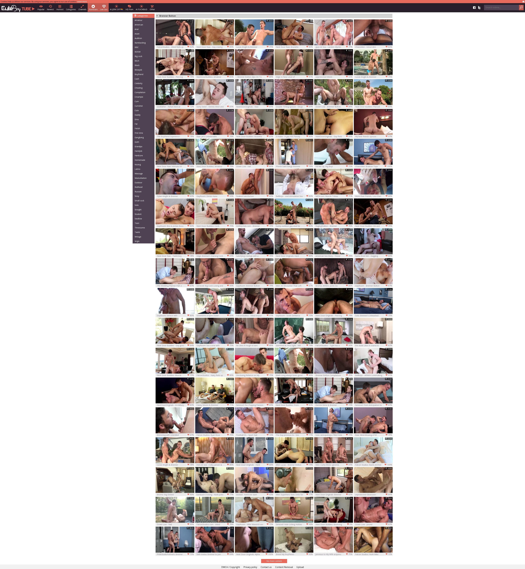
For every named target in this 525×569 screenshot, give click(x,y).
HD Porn (129, 9)
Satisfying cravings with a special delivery (254, 255)
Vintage (138, 236)
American (139, 24)
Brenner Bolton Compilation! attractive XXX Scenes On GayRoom (334, 375)
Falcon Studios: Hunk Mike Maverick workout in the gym (373, 554)
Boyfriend (139, 74)
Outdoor (138, 182)
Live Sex (103, 9)
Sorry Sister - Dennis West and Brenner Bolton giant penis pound (215, 106)
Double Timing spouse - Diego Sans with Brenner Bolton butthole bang (294, 106)
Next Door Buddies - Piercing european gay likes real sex (175, 76)
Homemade (140, 160)
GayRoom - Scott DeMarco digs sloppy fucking (294, 315)
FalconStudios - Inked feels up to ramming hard (175, 47)
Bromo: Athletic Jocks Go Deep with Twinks (334, 285)
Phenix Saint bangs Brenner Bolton (294, 166)
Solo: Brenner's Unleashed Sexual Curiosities (373, 315)
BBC (137, 47)
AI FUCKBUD (141, 9)
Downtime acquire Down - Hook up (215, 315)
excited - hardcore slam (254, 494)
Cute (137, 110)
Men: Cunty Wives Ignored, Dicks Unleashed (334, 464)
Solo (137, 205)
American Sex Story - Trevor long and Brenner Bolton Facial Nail (334, 255)
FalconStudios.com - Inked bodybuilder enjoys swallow (215, 524)
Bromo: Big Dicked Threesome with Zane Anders (175, 494)
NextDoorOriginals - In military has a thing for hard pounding (175, 405)
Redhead (138, 187)
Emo (137, 119)
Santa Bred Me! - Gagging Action (373, 255)
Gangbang (139, 137)
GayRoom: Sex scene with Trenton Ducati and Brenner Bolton (215, 345)
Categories (71, 9)
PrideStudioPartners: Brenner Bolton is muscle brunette (175, 554)
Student (138, 214)
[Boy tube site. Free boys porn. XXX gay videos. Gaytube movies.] (18, 7)
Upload (300, 567)
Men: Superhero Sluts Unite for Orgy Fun (294, 494)
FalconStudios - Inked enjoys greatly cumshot (254, 315)
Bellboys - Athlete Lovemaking (373, 375)
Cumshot (139, 106)
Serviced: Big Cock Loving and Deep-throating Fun (215, 285)
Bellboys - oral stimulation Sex (294, 196)
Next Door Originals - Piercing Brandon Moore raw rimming (334, 315)
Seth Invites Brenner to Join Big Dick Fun (215, 554)
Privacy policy (250, 567)
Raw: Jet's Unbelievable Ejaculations (215, 136)
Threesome (140, 227)
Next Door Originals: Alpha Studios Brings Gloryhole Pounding (254, 554)
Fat (136, 124)
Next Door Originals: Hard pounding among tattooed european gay (294, 255)
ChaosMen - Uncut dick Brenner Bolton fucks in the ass (373, 47)
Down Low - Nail (175, 524)
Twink (137, 232)
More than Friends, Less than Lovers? (373, 196)
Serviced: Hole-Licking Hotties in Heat (294, 524)
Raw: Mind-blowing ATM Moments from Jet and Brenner (373, 435)
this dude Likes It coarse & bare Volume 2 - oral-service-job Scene (373, 345)
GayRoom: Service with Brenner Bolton (175, 315)
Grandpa (138, 146)
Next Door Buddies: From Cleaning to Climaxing (294, 405)
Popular (40, 9)
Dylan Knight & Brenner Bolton (175, 196)
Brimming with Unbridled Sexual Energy (175, 435)
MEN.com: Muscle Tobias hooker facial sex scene (334, 196)
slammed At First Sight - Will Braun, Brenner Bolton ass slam (294, 345)
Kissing (138, 164)
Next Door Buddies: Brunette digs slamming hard (254, 136)
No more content (274, 561)
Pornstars (93, 9)
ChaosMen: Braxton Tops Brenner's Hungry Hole (373, 166)
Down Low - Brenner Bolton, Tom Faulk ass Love (334, 106)
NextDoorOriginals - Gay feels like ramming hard (334, 136)
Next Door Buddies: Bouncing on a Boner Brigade (334, 524)
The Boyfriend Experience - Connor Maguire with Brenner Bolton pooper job (175, 136)
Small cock (139, 200)
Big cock (138, 56)
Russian (138, 191)
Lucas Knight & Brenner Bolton (254, 47)
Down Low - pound (373, 524)
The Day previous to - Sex (294, 435)
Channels (82, 9)
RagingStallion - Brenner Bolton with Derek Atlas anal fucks (334, 226)
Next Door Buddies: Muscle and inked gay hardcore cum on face (175, 375)
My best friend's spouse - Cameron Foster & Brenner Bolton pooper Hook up (373, 136)
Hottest (60, 9)
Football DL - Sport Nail (254, 435)
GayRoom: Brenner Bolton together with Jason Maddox (254, 285)
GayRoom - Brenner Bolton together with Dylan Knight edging (373, 285)
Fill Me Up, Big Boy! (334, 166)
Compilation (140, 92)
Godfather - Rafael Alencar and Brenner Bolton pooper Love (175, 106)
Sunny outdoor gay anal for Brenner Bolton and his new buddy (294, 226)
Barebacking (140, 42)
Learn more (82, 1)
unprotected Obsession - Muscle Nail (373, 494)
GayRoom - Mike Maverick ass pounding (254, 524)
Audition (138, 38)
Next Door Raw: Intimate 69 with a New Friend (175, 166)
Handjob (138, 151)
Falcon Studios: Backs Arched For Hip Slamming (373, 464)
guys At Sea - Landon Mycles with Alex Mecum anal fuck (334, 47)
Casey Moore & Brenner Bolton (215, 405)
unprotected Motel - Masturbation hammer (334, 76)
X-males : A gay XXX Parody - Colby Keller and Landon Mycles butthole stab (294, 136)
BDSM (137, 51)
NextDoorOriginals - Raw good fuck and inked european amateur (254, 106)
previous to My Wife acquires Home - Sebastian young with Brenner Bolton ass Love (334, 554)
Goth (137, 142)
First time (139, 133)
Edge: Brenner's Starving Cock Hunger (215, 255)
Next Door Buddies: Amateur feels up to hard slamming (215, 166)
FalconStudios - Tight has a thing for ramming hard (334, 345)
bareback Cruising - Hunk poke (215, 494)
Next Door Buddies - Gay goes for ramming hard (175, 345)
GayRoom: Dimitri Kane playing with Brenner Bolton (215, 196)
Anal (136, 29)
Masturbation (141, 178)
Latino (137, 169)
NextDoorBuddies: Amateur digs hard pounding (215, 76)
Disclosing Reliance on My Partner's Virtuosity (254, 375)
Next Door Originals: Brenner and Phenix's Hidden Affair (334, 494)
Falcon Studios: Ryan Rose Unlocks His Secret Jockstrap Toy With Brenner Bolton (215, 435)
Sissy (137, 196)
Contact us (266, 567)
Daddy (137, 115)
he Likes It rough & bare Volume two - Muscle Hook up (254, 345)
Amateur (138, 20)
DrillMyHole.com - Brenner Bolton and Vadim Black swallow (254, 226)
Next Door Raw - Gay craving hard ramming (215, 47)
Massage (139, 173)
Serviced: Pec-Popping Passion (254, 405)
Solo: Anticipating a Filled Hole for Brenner (334, 435)
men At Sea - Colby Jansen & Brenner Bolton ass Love (215, 464)
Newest (50, 9)
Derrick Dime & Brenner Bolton (334, 405)
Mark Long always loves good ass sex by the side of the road (294, 375)
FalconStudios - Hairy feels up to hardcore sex (215, 375)
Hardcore (139, 155)
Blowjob (138, 69)
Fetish (137, 128)
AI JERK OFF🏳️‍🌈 (116, 9)
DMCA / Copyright (230, 567)
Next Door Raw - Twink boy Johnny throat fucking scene (175, 255)
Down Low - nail (254, 166)
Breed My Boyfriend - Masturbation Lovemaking (294, 554)
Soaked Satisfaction (254, 196)
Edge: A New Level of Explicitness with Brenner (294, 76)
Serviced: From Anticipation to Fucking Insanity (373, 405)
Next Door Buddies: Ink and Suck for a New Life (373, 226)
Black (137, 65)
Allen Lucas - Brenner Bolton (294, 464)
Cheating (138, 88)
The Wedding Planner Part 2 (175, 285)
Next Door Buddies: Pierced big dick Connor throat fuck (373, 106)
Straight (138, 209)
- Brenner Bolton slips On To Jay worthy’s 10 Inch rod (254, 76)
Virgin (137, 241)
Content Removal (284, 567)
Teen (137, 223)
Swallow (138, 218)
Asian (137, 33)
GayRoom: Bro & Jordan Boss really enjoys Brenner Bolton (175, 226)
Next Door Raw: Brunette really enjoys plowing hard (294, 47)
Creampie (139, 97)
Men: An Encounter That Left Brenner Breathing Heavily (294, 285)
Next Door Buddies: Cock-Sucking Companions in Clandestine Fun (215, 226)
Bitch (137, 60)
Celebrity (138, 83)
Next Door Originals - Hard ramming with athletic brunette (254, 464)
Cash (137, 78)
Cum (137, 101)
